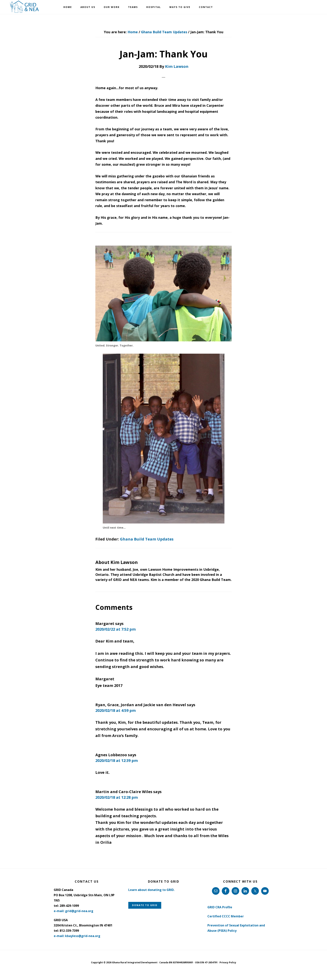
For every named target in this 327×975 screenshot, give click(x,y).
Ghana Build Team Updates (147, 539)
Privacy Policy (228, 962)
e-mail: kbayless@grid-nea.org (77, 936)
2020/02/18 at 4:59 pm (115, 710)
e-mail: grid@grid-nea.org (73, 911)
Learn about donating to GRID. (151, 890)
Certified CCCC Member (225, 916)
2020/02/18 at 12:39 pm (116, 760)
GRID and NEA (25, 7)
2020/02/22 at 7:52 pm (115, 629)
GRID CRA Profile (219, 907)
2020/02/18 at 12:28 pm (116, 797)
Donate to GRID (144, 905)
